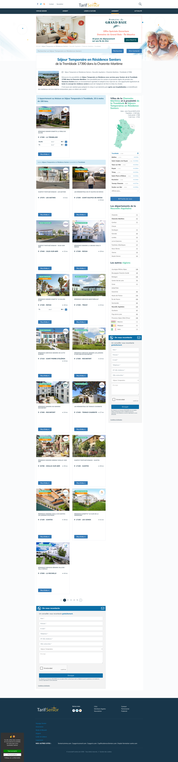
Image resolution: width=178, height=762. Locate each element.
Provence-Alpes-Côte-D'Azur (125, 318)
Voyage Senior (41, 11)
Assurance (39, 726)
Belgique (127, 325)
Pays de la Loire (125, 314)
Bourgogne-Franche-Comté (125, 273)
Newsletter (60, 4)
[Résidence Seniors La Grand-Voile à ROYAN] (89, 231)
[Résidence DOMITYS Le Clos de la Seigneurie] (89, 500)
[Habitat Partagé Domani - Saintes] (89, 446)
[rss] (44, 4)
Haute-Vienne (125, 256)
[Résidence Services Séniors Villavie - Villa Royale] (52, 553)
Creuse (114, 226)
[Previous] (61, 600)
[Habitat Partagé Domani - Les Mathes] (52, 178)
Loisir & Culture (90, 11)
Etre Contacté (134, 51)
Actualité (138, 11)
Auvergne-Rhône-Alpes (125, 269)
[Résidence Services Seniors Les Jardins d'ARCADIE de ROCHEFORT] (89, 339)
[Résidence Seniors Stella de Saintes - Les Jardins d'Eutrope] (52, 500)
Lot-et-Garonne (124, 241)
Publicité (124, 711)
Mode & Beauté (41, 730)
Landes (125, 237)
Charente (124, 215)
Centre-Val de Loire (125, 280)
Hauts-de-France (125, 295)
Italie (127, 329)
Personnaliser (12, 755)
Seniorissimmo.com (64, 743)
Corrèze (124, 222)
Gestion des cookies (106, 752)
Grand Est (125, 292)
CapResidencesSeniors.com (107, 743)
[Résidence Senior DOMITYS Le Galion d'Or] (52, 285)
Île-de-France (125, 299)
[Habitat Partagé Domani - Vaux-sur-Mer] (52, 231)
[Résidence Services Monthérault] (89, 285)
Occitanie (125, 310)
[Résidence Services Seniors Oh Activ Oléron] (52, 339)
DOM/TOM (115, 288)
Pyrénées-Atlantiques (125, 245)
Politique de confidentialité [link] (12, 758)
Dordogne (124, 230)
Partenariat (125, 709)
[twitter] (40, 4)
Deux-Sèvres (124, 249)
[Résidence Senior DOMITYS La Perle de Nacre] (52, 117)
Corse (124, 284)
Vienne (125, 252)
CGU (95, 706)
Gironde (125, 234)
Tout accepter (12, 751)
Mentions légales (100, 709)
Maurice (127, 322)
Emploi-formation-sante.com (127, 743)
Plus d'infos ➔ (44, 154)
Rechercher (117, 51)
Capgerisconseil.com (79, 743)
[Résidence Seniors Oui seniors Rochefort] (52, 392)
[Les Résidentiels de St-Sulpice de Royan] (89, 178)
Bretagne (125, 277)
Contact (51, 4)
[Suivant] (80, 600)
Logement (115, 11)
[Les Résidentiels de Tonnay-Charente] (89, 392)
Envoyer (71, 675)
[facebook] (37, 4)
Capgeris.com (92, 743)
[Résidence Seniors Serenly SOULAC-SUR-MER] (52, 446)
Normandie (125, 303)
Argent (65, 11)
